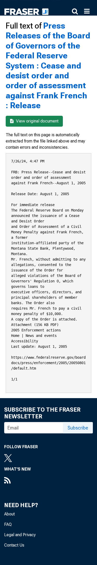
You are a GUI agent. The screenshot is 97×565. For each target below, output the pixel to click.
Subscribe (78, 428)
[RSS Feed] (17, 480)
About (9, 514)
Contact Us (14, 545)
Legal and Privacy (20, 534)
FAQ (8, 524)
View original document (36, 121)
